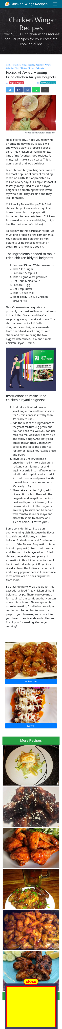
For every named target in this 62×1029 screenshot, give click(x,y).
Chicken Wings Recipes (28, 4)
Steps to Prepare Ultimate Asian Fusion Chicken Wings (29, 888)
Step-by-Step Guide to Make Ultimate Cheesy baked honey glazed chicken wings (31, 704)
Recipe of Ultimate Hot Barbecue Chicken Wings (30, 805)
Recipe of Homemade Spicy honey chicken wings (31, 659)
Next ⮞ (31, 725)
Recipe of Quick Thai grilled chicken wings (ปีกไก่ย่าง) (27, 970)
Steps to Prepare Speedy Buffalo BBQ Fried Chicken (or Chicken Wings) (28, 847)
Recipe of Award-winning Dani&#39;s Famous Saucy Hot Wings (28, 929)
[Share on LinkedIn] (27, 89)
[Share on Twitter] (10, 89)
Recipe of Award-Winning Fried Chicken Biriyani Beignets (28, 66)
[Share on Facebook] (19, 89)
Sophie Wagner (16, 82)
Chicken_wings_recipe (23, 64)
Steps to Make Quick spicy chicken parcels (27, 764)
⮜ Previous (31, 681)
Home (8, 64)
